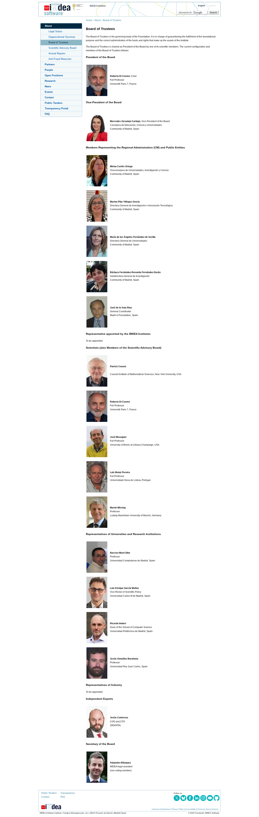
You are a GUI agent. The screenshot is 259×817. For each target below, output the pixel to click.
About (97, 20)
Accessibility (190, 809)
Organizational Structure (62, 36)
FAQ (47, 114)
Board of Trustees (112, 20)
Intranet (214, 809)
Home (89, 20)
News (48, 86)
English (201, 6)
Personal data (203, 809)
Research (50, 81)
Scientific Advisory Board (62, 47)
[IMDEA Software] (62, 15)
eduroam (155, 809)
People (49, 70)
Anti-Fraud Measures (60, 59)
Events (49, 92)
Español (212, 6)
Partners (50, 64)
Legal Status (55, 31)
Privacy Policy (178, 809)
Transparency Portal (56, 108)
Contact (49, 97)
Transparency (67, 793)
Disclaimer (165, 809)
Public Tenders (53, 103)
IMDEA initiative (98, 6)
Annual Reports (57, 53)
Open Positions (54, 75)
